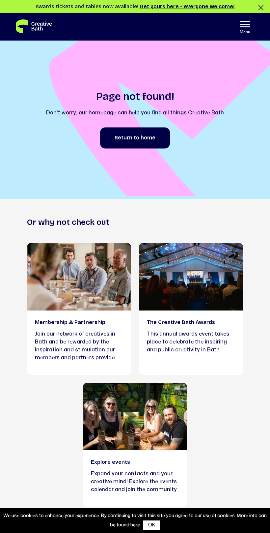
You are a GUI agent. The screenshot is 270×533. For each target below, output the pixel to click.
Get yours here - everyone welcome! (187, 6)
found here (128, 525)
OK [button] (151, 525)
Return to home (135, 138)
